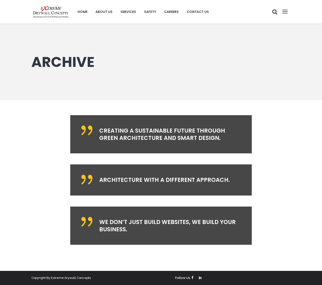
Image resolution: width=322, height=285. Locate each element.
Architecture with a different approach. (164, 180)
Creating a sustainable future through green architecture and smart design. (162, 134)
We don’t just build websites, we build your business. (167, 225)
